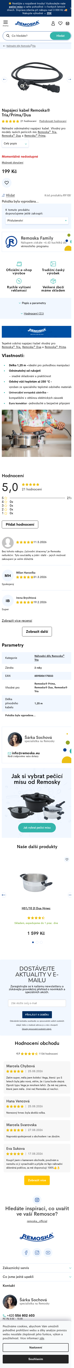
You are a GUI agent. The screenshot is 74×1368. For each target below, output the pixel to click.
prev (3, 895)
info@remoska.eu (26, 753)
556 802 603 (21, 1315)
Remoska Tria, (47, 132)
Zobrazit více (37, 1180)
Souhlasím (35, 1359)
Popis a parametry (34, 303)
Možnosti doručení (12, 162)
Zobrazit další (37, 631)
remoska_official (37, 1221)
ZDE (49, 13)
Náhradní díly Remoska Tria (49, 657)
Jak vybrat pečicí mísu (37, 827)
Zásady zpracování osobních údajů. (37, 1029)
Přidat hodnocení (20, 524)
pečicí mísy (16, 6)
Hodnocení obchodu (37, 1043)
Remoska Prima (35, 135)
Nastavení (35, 1347)
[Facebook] (26, 1252)
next (70, 895)
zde (42, 1338)
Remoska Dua (11, 135)
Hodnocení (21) (34, 314)
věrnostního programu (34, 246)
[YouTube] (47, 1252)
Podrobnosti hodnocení (52, 121)
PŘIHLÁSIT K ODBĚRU (37, 1014)
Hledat (60, 35)
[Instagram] (37, 1252)
